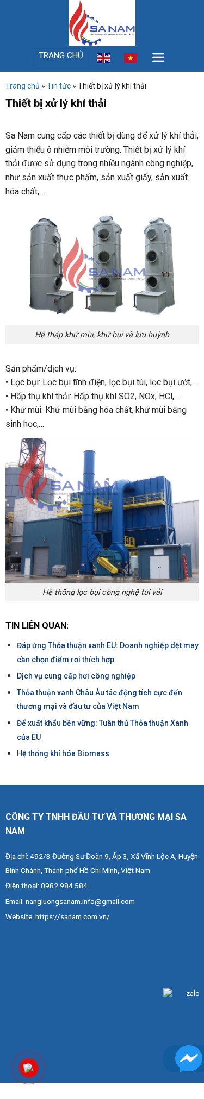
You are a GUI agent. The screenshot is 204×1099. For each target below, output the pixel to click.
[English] (104, 57)
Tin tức (59, 85)
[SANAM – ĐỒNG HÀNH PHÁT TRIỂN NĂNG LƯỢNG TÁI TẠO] (102, 23)
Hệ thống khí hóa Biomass (63, 753)
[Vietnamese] (131, 57)
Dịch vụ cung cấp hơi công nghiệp (76, 675)
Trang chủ (22, 85)
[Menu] (158, 57)
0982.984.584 (64, 885)
